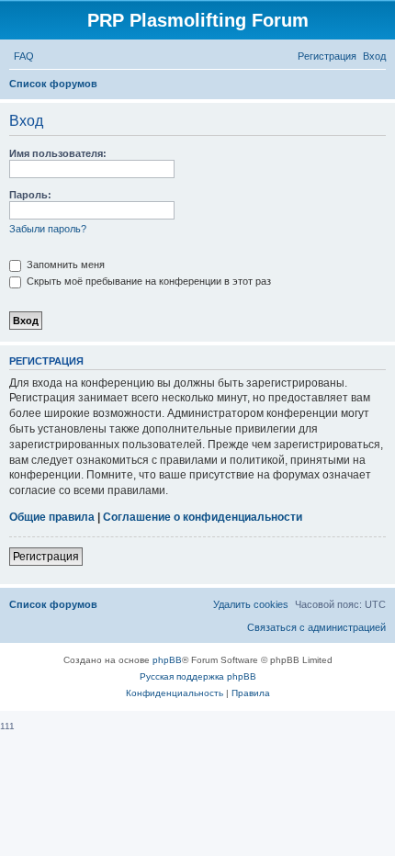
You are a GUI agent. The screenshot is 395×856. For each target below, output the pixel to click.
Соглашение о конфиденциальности (202, 517)
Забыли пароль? (47, 228)
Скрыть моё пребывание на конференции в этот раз (147, 281)
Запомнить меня (64, 264)
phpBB (167, 660)
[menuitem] (24, 56)
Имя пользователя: (58, 153)
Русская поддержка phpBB (198, 676)
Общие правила (52, 517)
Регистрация (46, 556)
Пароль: (30, 194)
